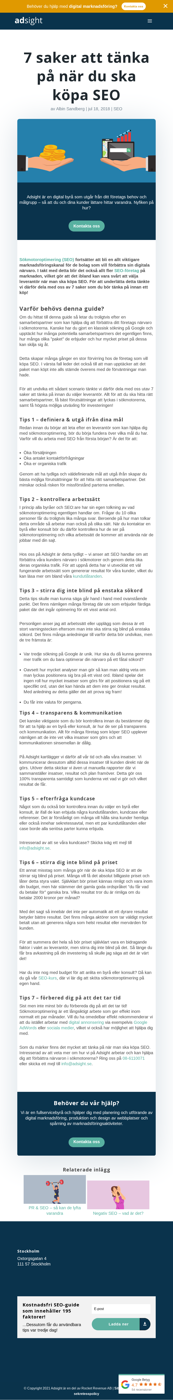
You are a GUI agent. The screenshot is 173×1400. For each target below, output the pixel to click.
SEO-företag (126, 270)
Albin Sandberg (70, 108)
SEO (118, 108)
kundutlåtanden (87, 576)
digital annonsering (86, 1022)
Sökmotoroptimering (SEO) (46, 259)
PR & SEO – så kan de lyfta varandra (55, 1210)
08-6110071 (134, 1058)
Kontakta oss (133, 6)
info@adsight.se (34, 848)
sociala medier (60, 1027)
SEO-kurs (47, 978)
